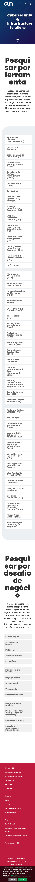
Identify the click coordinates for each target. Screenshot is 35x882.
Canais (7, 800)
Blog (6, 820)
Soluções (8, 796)
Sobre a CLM (9, 768)
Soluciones (20, 858)
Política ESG (9, 784)
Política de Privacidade (13, 808)
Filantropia (9, 788)
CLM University (10, 824)
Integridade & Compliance (14, 776)
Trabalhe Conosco (11, 812)
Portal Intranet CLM (12, 843)
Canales (22, 861)
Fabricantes (9, 804)
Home (10, 858)
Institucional (16, 864)
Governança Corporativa (13, 772)
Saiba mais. (13, 875)
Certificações (9, 780)
